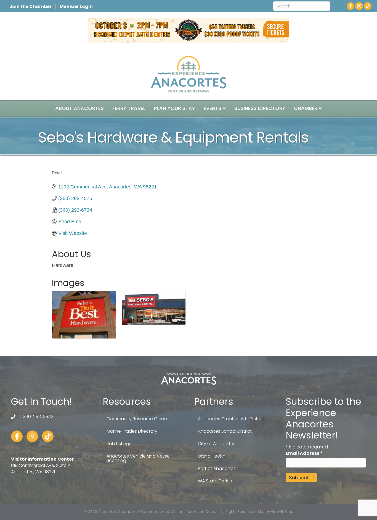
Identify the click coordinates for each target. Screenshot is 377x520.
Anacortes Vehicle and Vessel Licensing (139, 458)
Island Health (211, 456)
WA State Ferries (215, 481)
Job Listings (119, 443)
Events (212, 108)
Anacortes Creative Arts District (231, 419)
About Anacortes (79, 108)
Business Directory (259, 108)
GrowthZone (282, 511)
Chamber (305, 108)
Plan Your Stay (174, 108)
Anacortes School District (225, 431)
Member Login (76, 6)
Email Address (304, 453)
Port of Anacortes (217, 468)
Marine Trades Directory (132, 431)
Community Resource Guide (137, 419)
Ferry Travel (128, 108)
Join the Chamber (30, 6)
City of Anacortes (216, 443)
